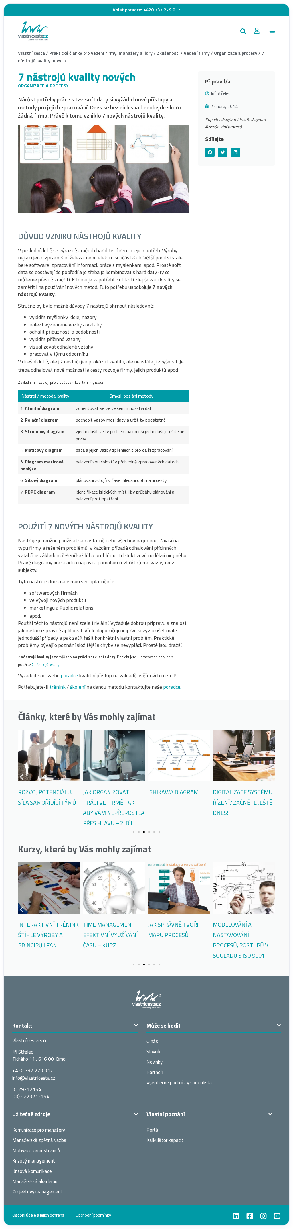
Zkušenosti (168, 53)
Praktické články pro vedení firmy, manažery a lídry (101, 53)
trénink (58, 687)
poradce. (172, 687)
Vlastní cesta (31, 53)
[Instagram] (263, 1216)
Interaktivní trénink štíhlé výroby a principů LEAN (48, 935)
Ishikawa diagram (173, 792)
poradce (69, 675)
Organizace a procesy (235, 53)
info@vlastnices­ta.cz (33, 1078)
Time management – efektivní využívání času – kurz (111, 935)
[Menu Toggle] (272, 31)
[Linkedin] (235, 1216)
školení (77, 687)
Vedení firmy (197, 53)
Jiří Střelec (220, 93)
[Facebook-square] (249, 1216)
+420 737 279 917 (161, 9)
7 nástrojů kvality (45, 664)
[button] (243, 31)
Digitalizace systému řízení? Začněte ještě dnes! (242, 802)
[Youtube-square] (277, 1216)
